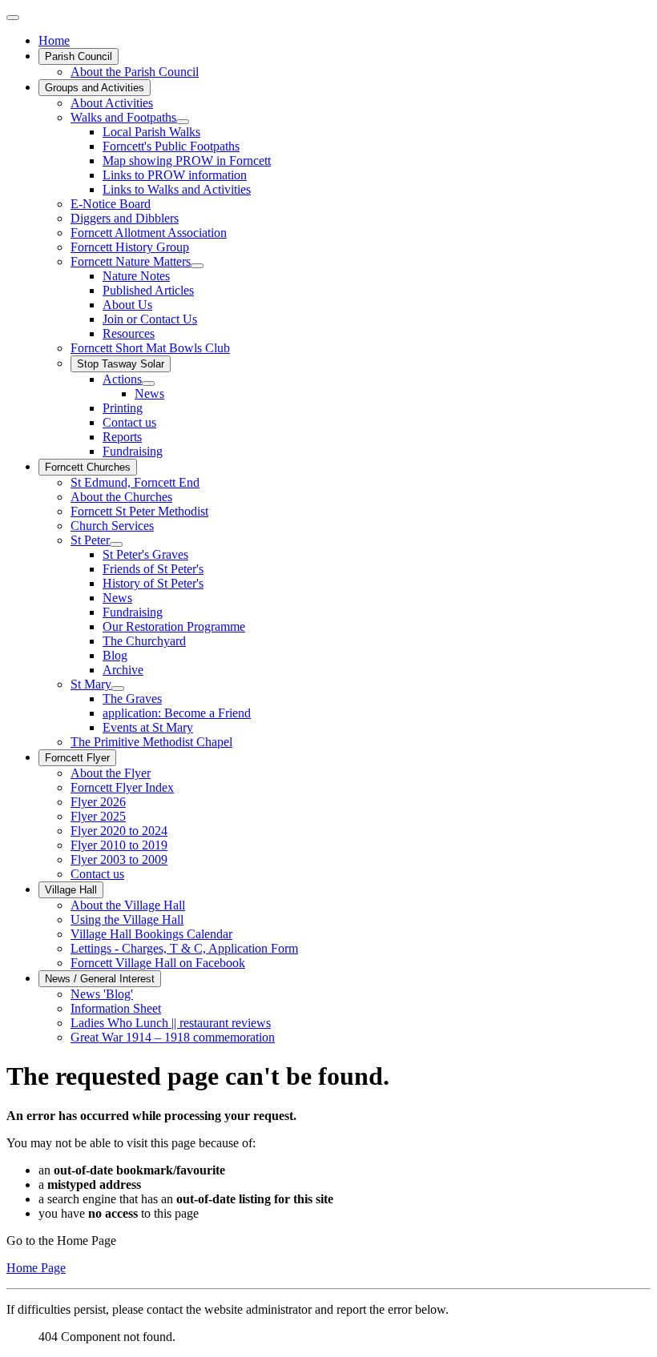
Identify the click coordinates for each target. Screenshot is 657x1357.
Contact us (129, 422)
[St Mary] (117, 688)
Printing (123, 408)
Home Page (36, 1268)
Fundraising (133, 451)
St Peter (90, 540)
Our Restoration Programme (174, 626)
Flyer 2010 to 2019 (119, 845)
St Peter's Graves (145, 554)
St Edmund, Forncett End (135, 482)
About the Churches (121, 497)
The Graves (132, 698)
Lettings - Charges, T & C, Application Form (184, 948)
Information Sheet (116, 1008)
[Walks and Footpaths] (182, 121)
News (149, 393)
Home (54, 40)
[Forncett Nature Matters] (197, 265)
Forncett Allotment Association (149, 232)
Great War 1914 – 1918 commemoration (173, 1037)
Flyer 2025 (98, 816)
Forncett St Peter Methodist (139, 511)
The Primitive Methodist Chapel (151, 742)
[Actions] (148, 383)
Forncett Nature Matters (131, 261)
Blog (115, 655)
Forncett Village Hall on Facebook (158, 963)
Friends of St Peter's (153, 569)
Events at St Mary (148, 727)
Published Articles (148, 290)
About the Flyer (111, 773)
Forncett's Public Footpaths (171, 146)
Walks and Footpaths (123, 117)
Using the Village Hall (127, 919)
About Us (127, 304)
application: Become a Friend (177, 713)
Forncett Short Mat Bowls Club (150, 348)
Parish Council (78, 56)
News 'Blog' (102, 994)
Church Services (112, 525)
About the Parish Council (135, 71)
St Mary (91, 684)
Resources (129, 333)
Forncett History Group (130, 247)
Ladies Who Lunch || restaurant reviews (171, 1023)
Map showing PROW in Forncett (187, 160)
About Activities (112, 103)
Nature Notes (136, 276)
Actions (122, 379)
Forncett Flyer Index (122, 787)
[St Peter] (116, 544)
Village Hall (71, 890)
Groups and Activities (94, 88)
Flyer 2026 (98, 802)
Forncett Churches (88, 467)
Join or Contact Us (150, 319)
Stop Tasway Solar (120, 364)
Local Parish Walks (151, 132)
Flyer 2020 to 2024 (119, 830)
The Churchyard (144, 641)
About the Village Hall (128, 905)
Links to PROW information (175, 175)
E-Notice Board (111, 204)
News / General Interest (100, 979)
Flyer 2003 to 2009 (119, 859)
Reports (122, 437)
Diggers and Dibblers (125, 218)
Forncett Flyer (77, 758)
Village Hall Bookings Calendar (151, 934)
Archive (123, 669)
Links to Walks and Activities (177, 189)
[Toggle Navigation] (12, 17)
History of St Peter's (153, 583)
